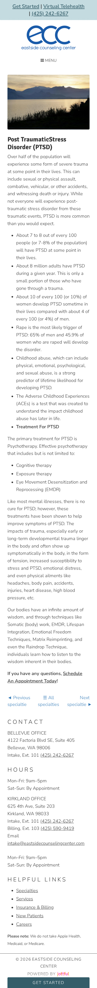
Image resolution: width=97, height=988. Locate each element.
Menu (50, 60)
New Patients (30, 916)
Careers (24, 924)
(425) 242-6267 (50, 13)
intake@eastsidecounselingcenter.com (46, 843)
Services (24, 899)
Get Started (25, 6)
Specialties (27, 890)
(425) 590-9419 (57, 828)
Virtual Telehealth (64, 6)
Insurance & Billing (35, 907)
